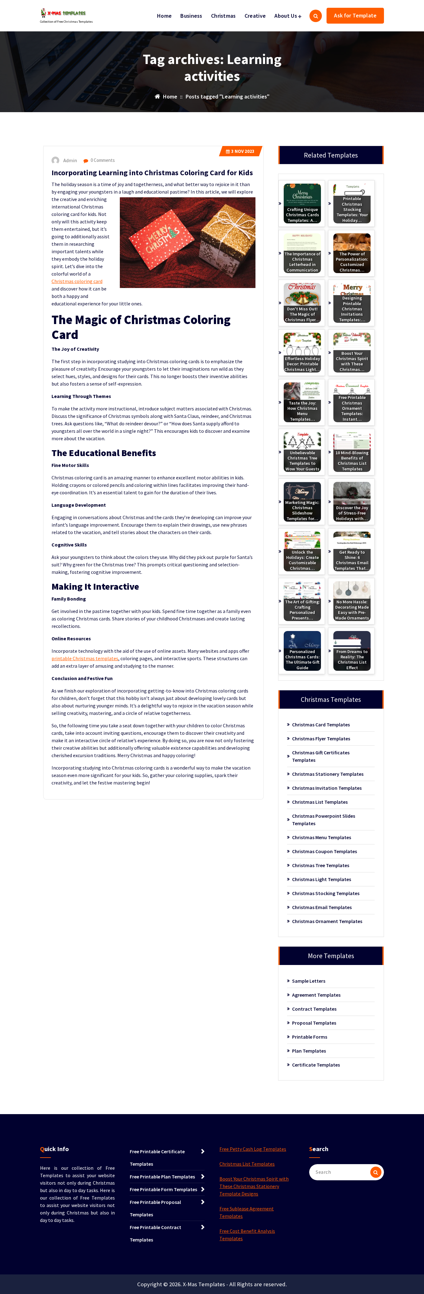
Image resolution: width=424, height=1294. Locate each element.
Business (191, 15)
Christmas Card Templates (321, 724)
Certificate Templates (316, 1065)
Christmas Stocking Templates (325, 893)
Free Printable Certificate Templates (157, 1157)
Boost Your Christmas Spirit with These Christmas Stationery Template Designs (254, 1186)
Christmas (223, 15)
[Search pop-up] (315, 16)
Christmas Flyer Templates (321, 738)
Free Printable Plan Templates (162, 1176)
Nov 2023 (243, 151)
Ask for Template (355, 15)
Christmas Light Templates (321, 879)
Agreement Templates (316, 995)
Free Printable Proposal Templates (155, 1208)
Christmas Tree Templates (320, 865)
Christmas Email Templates (322, 907)
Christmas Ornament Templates (327, 921)
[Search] (375, 1172)
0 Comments (102, 160)
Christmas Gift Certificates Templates (321, 756)
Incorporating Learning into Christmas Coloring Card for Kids (152, 172)
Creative (255, 15)
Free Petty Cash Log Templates (252, 1149)
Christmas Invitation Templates (327, 788)
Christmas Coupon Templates (324, 851)
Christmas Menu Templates (321, 837)
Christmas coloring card (77, 281)
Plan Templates (309, 1051)
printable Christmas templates (85, 658)
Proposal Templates (314, 1023)
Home (164, 15)
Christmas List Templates (320, 802)
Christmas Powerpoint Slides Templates (323, 819)
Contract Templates (314, 1009)
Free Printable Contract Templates (155, 1233)
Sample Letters (308, 981)
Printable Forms (309, 1037)
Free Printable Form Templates (163, 1189)
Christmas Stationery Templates (327, 774)
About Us (285, 15)
